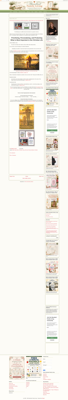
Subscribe (40, 11)
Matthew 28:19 (28, 80)
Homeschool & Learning (22, 11)
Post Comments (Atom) (29, 181)
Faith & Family (15, 11)
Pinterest (27, 385)
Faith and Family (12, 384)
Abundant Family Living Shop (48, 383)
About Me (36, 11)
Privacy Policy (45, 376)
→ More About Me (48, 41)
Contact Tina (45, 11)
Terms (44, 378)
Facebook (27, 382)
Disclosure (45, 375)
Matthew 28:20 (21, 85)
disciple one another (17, 50)
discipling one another (31, 101)
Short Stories (11, 388)
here (50, 15)
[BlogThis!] (20, 148)
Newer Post (12, 176)
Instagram (28, 383)
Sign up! (52, 130)
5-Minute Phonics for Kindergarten (51, 226)
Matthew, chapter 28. (24, 72)
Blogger (43, 398)
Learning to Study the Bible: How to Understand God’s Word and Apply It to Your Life (52, 228)
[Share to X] (21, 148)
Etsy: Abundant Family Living (48, 384)
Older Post (41, 176)
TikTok (27, 386)
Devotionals (11, 387)
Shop (32, 11)
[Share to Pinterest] (22, 148)
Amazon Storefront (46, 393)
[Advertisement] (19, 15)
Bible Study (28, 11)
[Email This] (19, 148)
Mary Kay (44, 394)
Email (48, 327)
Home (11, 11)
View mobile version (26, 178)
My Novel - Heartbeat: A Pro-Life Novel (50, 386)
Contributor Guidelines (47, 379)
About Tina (11, 383)
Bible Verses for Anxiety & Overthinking (51, 223)
